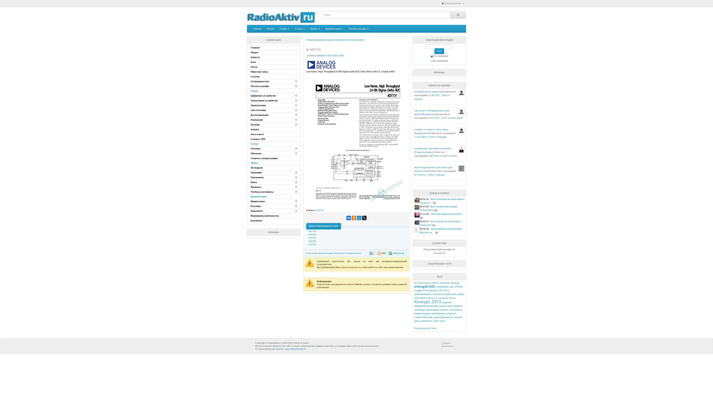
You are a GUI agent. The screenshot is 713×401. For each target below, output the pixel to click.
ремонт (451, 313)
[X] (364, 218)
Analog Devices (354, 253)
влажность (450, 294)
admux (435, 282)
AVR (432, 286)
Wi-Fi (446, 290)
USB (440, 290)
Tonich (453, 155)
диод (461, 294)
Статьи (299, 28)
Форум (270, 28)
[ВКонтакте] (348, 218)
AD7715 (312, 244)
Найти (439, 51)
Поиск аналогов (432, 91)
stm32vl (433, 290)
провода (419, 309)
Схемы (283, 28)
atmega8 (421, 286)
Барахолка (429, 114)
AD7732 (312, 231)
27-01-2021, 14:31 (437, 118)
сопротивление (423, 317)
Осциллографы (423, 152)
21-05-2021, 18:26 (437, 95)
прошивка (456, 309)
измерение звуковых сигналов (432, 148)
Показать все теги (425, 328)
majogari (442, 136)
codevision (442, 286)
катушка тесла (446, 297)
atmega (455, 282)
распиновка (439, 313)
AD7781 (312, 241)
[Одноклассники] (354, 218)
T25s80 (418, 91)
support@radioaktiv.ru (295, 349)
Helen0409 (457, 118)
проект (444, 309)
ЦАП (435, 320)
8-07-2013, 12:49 (336, 55)
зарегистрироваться (351, 267)
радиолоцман (422, 313)
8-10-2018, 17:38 (423, 174)
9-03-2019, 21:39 (437, 155)
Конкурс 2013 (427, 301)
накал (442, 306)
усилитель (426, 320)
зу (435, 297)
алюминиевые (423, 294)
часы (442, 320)
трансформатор (443, 317)
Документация (333, 28)
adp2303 (445, 282)
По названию (441, 56)
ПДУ (449, 306)
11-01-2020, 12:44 (423, 136)
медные (447, 302)
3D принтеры (422, 282)
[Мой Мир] (359, 218)
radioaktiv (320, 55)
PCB (425, 290)
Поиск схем (421, 171)
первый (457, 306)
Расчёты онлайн (358, 28)
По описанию (440, 60)
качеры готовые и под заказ (431, 129)
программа (432, 309)
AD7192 (312, 234)
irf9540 (458, 286)
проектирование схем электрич (433, 167)
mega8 (418, 290)
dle (451, 286)
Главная (257, 28)
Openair (440, 174)
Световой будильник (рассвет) (446, 214)
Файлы (314, 28)
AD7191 (312, 238)
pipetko (418, 99)
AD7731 (320, 210)
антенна (438, 294)
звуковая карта (423, 297)
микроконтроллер (426, 306)
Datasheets (339, 253)
